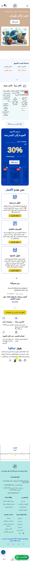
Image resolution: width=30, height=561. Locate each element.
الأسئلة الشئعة (8, 507)
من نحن (23, 501)
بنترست (20, 521)
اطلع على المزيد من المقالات (15, 312)
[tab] (24, 86)
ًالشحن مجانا (19, 322)
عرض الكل (14, 162)
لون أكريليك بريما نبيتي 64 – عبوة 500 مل (15, 101)
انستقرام (19, 524)
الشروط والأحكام (8, 532)
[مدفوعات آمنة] (4, 318)
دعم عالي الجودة (8, 336)
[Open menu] (27, 5)
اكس (19, 533)
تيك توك (20, 527)
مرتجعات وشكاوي (9, 521)
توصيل (8, 518)
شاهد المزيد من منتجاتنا (15, 124)
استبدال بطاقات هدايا (8, 504)
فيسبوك (20, 518)
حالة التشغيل (22, 507)
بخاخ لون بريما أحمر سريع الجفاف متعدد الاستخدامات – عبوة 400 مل (5, 109)
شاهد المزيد (15, 216)
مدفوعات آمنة (7, 322)
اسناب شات (19, 530)
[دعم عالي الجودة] (4, 332)
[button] (15, 79)
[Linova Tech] (15, 6)
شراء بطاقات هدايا (9, 501)
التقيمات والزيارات (23, 504)
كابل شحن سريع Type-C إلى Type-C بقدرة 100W (15, 175)
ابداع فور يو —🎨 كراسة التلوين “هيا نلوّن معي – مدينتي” (24, 102)
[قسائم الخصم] (16, 332)
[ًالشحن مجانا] (16, 318)
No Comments (11, 293)
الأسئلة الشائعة (23, 510)
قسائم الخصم (19, 336)
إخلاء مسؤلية (8, 529)
